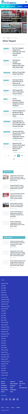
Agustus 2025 (4, 308)
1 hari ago (13, 182)
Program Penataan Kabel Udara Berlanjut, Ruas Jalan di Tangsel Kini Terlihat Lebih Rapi (17, 243)
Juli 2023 (3, 366)
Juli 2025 (3, 311)
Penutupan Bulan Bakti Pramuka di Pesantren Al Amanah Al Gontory (18, 82)
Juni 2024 (3, 340)
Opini (11, 387)
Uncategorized (23, 387)
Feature (3, 383)
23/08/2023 (21, 140)
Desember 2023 (5, 354)
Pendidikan (13, 389)
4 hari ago (13, 200)
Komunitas (6, 80)
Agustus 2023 (4, 363)
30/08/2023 (21, 69)
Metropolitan (4, 389)
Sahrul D (16, 57)
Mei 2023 (3, 370)
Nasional (12, 381)
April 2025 (3, 317)
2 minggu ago (14, 218)
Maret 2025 (4, 320)
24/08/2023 (21, 128)
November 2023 (5, 356)
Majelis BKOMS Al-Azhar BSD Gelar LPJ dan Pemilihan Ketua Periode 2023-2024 (19, 123)
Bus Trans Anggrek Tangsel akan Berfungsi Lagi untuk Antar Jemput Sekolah (19, 51)
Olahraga (12, 385)
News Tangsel (11, 6)
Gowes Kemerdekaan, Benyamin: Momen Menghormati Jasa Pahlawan (18, 102)
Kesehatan (6, 48)
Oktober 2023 (4, 359)
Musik (2, 391)
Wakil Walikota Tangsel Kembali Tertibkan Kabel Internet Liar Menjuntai (16, 205)
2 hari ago (13, 190)
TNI (20, 385)
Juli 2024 (3, 338)
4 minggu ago (14, 228)
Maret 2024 (4, 347)
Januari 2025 (4, 324)
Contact (12, 407)
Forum (7, 407)
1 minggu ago (14, 208)
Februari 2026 (4, 297)
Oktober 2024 (4, 331)
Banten (20, 6)
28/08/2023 (21, 95)
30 (13, 159)
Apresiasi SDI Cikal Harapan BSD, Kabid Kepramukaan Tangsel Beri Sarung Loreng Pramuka (19, 134)
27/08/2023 (21, 107)
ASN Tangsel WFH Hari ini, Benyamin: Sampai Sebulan (18, 92)
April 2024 (3, 345)
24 (22, 155)
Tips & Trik (22, 383)
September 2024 (5, 334)
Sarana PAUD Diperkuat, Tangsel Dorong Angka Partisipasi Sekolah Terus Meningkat (17, 214)
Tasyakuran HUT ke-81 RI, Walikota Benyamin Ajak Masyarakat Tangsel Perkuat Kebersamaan (12, 17)
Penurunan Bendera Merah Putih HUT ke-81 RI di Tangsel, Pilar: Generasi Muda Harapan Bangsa (17, 196)
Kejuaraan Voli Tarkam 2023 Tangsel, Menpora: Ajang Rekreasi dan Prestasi (19, 146)
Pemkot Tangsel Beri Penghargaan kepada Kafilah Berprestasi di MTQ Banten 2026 (17, 224)
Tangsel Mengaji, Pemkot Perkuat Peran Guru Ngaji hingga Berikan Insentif (9, 30)
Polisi (11, 391)
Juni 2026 (3, 288)
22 (15, 155)
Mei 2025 (3, 315)
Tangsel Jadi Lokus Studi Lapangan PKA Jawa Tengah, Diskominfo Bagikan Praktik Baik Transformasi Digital (17, 253)
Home (2, 6)
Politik (21, 381)
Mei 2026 (3, 290)
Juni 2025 (3, 313)
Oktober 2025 (4, 304)
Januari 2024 (4, 352)
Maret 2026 (4, 295)
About (2, 407)
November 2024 (5, 329)
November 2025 (5, 301)
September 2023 (5, 361)
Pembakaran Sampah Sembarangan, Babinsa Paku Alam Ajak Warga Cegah (18, 63)
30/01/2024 (21, 57)
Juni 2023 (3, 368)
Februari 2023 (4, 372)
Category (8, 38)
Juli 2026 (3, 285)
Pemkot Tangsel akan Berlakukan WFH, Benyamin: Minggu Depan (19, 113)
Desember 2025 (5, 299)
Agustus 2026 (4, 283)
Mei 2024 (3, 343)
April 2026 (3, 292)
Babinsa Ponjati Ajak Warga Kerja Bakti (19, 73)
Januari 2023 (4, 375)
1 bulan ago (13, 257)
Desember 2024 (5, 327)
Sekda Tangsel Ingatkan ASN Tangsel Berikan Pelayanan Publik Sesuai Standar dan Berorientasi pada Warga (17, 263)
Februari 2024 (4, 350)
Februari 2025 (4, 322)
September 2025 (5, 306)
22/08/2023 (21, 152)
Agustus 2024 (4, 336)
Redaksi (15, 76)
